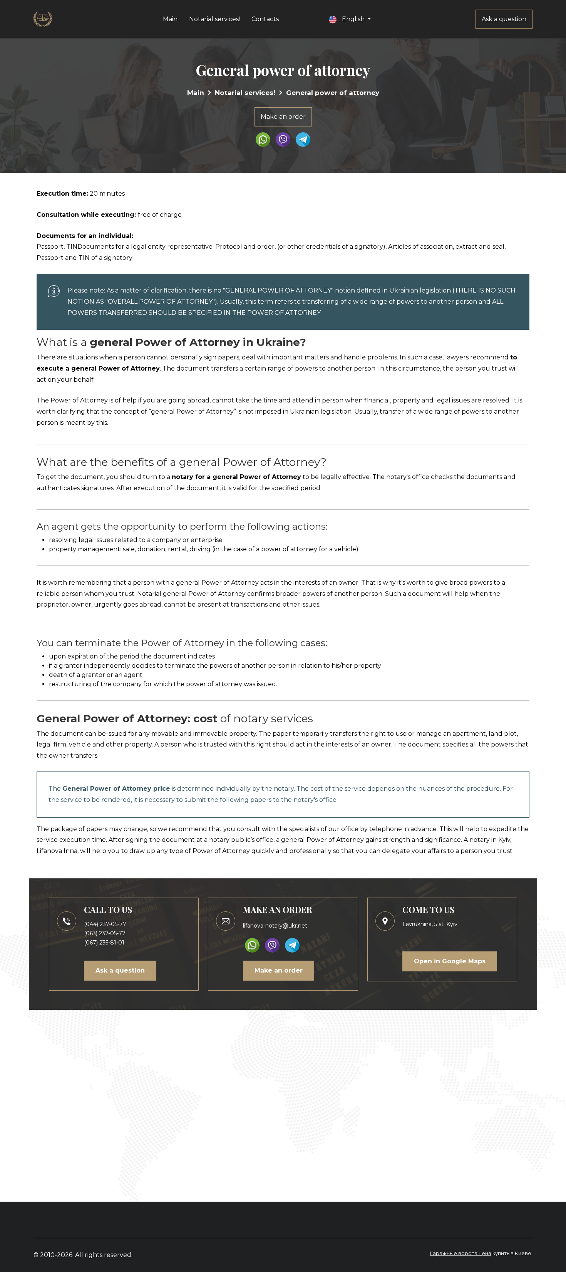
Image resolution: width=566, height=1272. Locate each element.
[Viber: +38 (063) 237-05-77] (283, 139)
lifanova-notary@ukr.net (275, 925)
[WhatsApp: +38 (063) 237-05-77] (263, 139)
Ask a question (504, 19)
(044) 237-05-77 (105, 924)
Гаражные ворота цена (460, 1253)
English (353, 19)
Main (170, 19)
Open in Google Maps (450, 961)
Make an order (283, 116)
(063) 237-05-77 (105, 933)
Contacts (265, 19)
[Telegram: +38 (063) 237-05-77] (303, 139)
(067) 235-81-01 (104, 942)
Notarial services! (214, 19)
